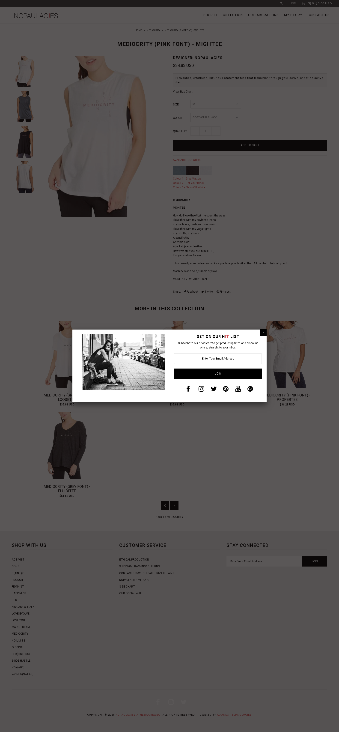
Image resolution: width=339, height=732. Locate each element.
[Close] (263, 332)
